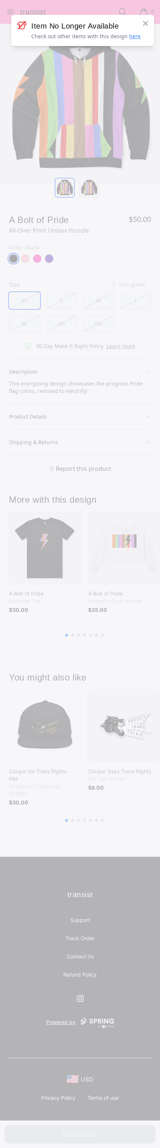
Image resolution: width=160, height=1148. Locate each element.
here (135, 36)
